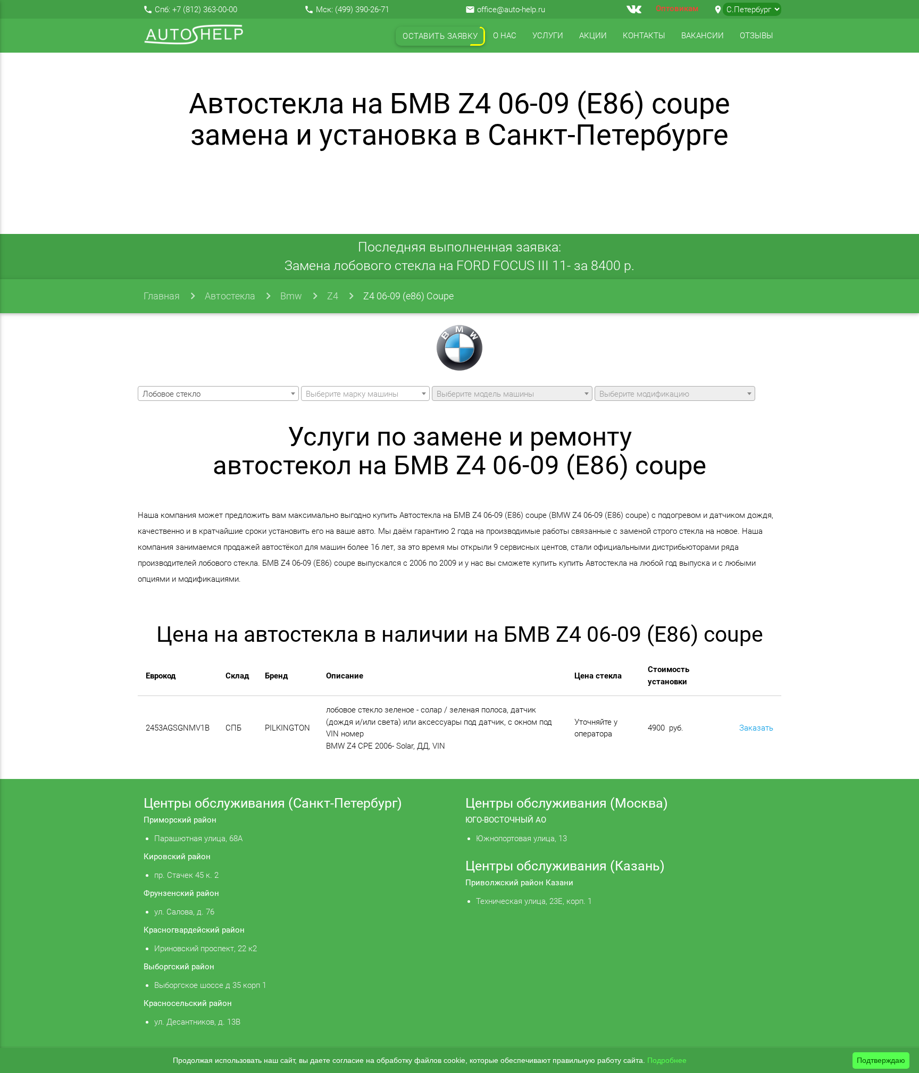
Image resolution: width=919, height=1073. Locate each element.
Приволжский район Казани (519, 882)
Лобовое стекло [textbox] (171, 394)
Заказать (756, 728)
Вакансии (702, 35)
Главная (162, 295)
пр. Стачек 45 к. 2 (186, 875)
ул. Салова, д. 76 (184, 912)
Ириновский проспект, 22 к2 (205, 948)
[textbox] (365, 394)
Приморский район (180, 820)
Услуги (547, 35)
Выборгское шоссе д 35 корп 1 (210, 985)
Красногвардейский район (194, 930)
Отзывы (756, 35)
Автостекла (230, 295)
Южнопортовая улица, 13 (521, 838)
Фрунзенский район (181, 893)
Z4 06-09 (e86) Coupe (408, 295)
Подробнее (667, 1060)
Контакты (644, 35)
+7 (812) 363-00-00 (204, 9)
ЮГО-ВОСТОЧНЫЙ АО (505, 820)
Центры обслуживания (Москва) (566, 803)
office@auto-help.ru (511, 9)
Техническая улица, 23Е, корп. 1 (534, 901)
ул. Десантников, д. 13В (197, 1022)
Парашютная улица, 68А (198, 838)
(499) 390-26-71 (362, 9)
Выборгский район (179, 966)
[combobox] (218, 393)
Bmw (291, 295)
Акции (593, 35)
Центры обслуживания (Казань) (565, 866)
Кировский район (177, 856)
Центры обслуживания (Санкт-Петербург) (273, 803)
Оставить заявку (440, 36)
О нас (504, 35)
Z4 (332, 295)
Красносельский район (188, 1003)
